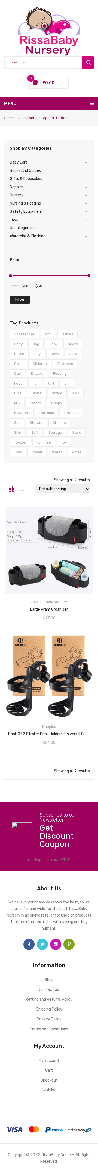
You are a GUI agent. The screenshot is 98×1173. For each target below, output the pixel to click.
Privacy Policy (49, 1019)
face (29, 944)
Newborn (21, 413)
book (53, 344)
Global (37, 393)
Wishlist (49, 1090)
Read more (49, 608)
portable (46, 413)
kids (75, 393)
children (40, 364)
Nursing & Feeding (25, 203)
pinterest (69, 944)
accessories (24, 334)
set (17, 423)
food (18, 383)
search (88, 62)
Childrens (65, 364)
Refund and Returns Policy (49, 999)
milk (17, 403)
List (21, 488)
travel (37, 452)
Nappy (56, 403)
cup (17, 373)
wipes (77, 452)
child (18, 364)
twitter (42, 944)
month (35, 403)
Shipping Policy (49, 1009)
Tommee (44, 442)
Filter (19, 299)
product (71, 413)
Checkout (49, 1080)
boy (37, 354)
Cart (49, 1070)
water (57, 452)
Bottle (19, 354)
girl (67, 383)
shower (36, 423)
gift (51, 383)
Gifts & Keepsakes (26, 178)
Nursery (16, 195)
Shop (49, 979)
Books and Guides (25, 170)
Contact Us (49, 989)
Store (76, 432)
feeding (60, 373)
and (48, 334)
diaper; (37, 373)
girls (18, 393)
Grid (11, 488)
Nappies (17, 187)
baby (18, 344)
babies (67, 334)
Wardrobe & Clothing (27, 236)
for (35, 383)
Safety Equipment (26, 211)
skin (17, 432)
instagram (55, 944)
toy (64, 442)
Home (9, 118)
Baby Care (19, 162)
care (73, 354)
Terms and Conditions (49, 1029)
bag (36, 344)
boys (55, 354)
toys (18, 452)
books (73, 344)
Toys (14, 219)
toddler (20, 442)
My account (49, 1060)
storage (55, 432)
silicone (59, 423)
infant (57, 393)
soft (34, 432)
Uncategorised (23, 228)
